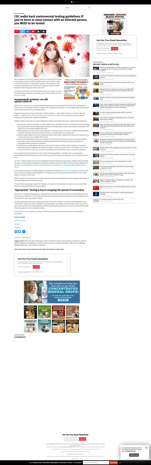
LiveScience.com (19, 220)
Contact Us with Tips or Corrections (75, 454)
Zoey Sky (27, 28)
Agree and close (134, 455)
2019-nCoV (28, 241)
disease (16, 243)
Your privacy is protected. (23, 271)
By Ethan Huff (109, 86)
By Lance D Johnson (110, 136)
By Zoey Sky (109, 144)
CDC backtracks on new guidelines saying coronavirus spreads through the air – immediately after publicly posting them (51, 165)
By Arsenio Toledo (110, 72)
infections (40, 243)
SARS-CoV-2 (73, 243)
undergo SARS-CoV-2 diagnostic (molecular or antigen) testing (46, 115)
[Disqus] (51, 361)
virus (30, 245)
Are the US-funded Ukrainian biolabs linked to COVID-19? (116, 112)
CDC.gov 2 (17, 227)
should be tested (19, 95)
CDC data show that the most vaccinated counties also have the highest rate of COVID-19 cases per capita (117, 174)
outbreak (59, 243)
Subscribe (113, 463)
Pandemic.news (22, 211)
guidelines (32, 243)
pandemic (66, 243)
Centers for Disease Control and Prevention (57, 241)
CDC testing (39, 241)
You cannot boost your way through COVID (112, 199)
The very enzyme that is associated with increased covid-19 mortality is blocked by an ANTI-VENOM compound (116, 133)
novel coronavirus (49, 243)
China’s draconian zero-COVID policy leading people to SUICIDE (118, 186)
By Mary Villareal (109, 151)
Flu (27, 243)
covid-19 (83, 241)
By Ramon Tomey (110, 79)
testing (16, 245)
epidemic (23, 243)
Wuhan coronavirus (39, 245)
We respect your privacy (66, 446)
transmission (24, 245)
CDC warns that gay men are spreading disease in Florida (116, 161)
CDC (33, 241)
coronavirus (76, 241)
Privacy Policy (75, 458)
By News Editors (109, 158)
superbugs (81, 243)
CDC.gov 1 (17, 224)
